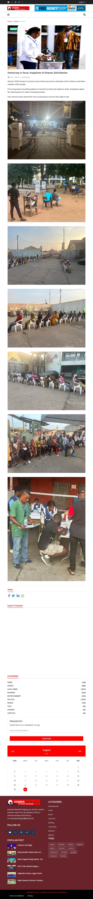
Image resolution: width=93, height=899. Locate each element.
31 (25, 789)
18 (36, 780)
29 (78, 785)
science (71, 848)
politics (52, 848)
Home (9, 21)
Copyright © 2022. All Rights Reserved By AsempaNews (46, 892)
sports (52, 844)
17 (25, 780)
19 (46, 780)
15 (78, 776)
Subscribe (46, 738)
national (61, 844)
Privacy (30, 896)
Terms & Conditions (16, 896)
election (62, 848)
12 (46, 776)
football (64, 852)
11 (36, 776)
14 (68, 776)
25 (36, 785)
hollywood (54, 852)
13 (57, 776)
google (73, 852)
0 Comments (25, 77)
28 (68, 785)
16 (15, 780)
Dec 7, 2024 (14, 77)
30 (15, 789)
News (16, 21)
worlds (70, 844)
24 (25, 785)
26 (46, 785)
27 (57, 785)
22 (78, 780)
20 (57, 780)
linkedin (63, 856)
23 (15, 785)
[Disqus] (46, 641)
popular (79, 844)
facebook (53, 856)
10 (25, 776)
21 (68, 780)
